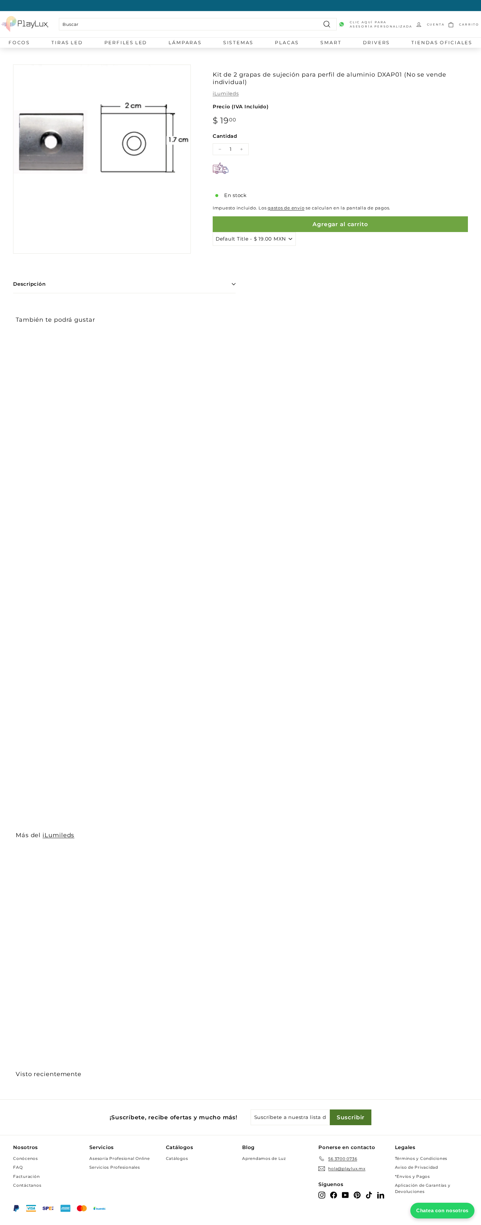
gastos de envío (286, 208)
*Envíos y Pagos (412, 1176)
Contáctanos (27, 1185)
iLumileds (226, 93)
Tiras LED (67, 42)
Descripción (29, 284)
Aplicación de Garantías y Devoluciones (423, 1188)
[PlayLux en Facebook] (333, 1194)
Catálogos (177, 1158)
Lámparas (185, 42)
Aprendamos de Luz (264, 1158)
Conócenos (25, 1158)
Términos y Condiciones (421, 1158)
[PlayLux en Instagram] (321, 1194)
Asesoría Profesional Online (119, 1158)
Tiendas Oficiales (441, 42)
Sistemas (238, 42)
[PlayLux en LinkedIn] (380, 1194)
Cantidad (225, 136)
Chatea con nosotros (442, 1210)
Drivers (376, 42)
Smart (330, 42)
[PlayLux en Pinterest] (357, 1194)
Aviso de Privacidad (416, 1167)
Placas (287, 42)
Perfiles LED (126, 42)
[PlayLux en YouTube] (345, 1194)
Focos (19, 42)
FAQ (18, 1167)
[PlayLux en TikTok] (368, 1194)
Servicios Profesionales (114, 1167)
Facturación (26, 1176)
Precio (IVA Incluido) (241, 106)
